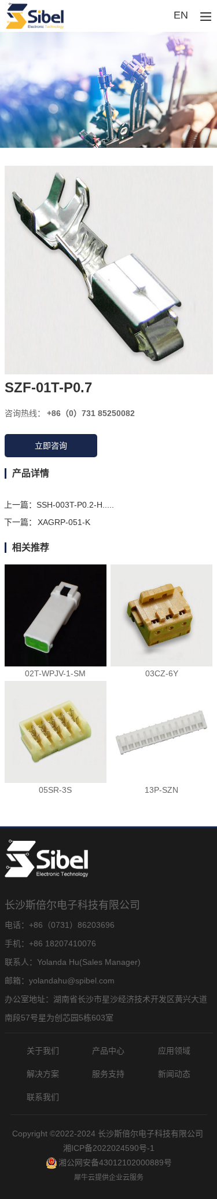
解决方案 (43, 1073)
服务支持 (108, 1073)
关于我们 (43, 1050)
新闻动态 (174, 1073)
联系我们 (43, 1097)
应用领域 (174, 1050)
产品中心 (108, 1050)
